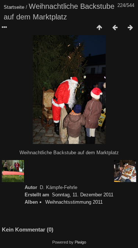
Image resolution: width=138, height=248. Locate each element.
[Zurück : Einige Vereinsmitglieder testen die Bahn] (115, 28)
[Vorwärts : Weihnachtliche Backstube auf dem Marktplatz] (130, 28)
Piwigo (80, 242)
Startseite (14, 7)
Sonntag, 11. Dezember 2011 (82, 194)
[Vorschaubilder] (99, 28)
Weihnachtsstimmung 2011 (74, 202)
